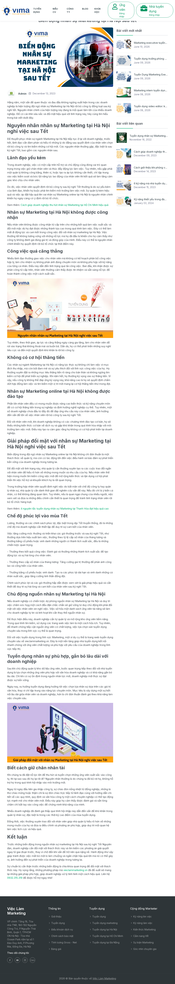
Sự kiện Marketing (143, 942)
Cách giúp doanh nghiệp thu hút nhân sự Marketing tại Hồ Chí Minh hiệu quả (64, 205)
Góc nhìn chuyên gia (144, 948)
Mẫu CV (55, 10)
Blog (85, 8)
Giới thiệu (56, 916)
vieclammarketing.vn (75, 870)
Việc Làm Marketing (104, 978)
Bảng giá (56, 948)
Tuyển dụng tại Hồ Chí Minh (107, 936)
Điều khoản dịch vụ (62, 929)
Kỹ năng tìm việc (142, 916)
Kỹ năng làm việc (142, 923)
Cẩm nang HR (141, 936)
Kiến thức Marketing (144, 929)
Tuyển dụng (37, 10)
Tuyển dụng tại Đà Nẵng (105, 942)
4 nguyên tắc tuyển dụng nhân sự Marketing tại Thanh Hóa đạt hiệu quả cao (65, 508)
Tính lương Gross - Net (64, 942)
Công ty (70, 10)
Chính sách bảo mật (62, 936)
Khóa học (97, 10)
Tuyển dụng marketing (105, 923)
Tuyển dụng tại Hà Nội (104, 929)
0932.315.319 (14, 877)
